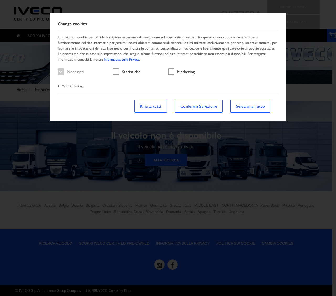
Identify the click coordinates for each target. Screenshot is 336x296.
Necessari (75, 71)
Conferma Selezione (198, 106)
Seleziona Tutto (250, 106)
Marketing (186, 71)
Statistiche (131, 71)
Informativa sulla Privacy (121, 59)
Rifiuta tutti (150, 106)
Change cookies (72, 24)
